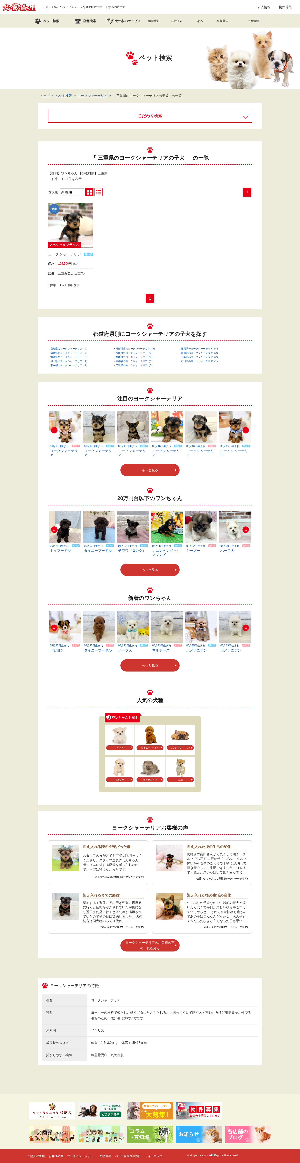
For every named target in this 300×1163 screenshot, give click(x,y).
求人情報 (264, 7)
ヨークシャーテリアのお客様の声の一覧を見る (150, 945)
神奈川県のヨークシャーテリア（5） (136, 348)
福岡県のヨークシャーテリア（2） (135, 352)
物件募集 (285, 7)
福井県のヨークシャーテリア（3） (69, 352)
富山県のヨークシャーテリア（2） (200, 352)
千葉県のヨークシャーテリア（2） (200, 357)
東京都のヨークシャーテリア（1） (69, 365)
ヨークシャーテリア (92, 95)
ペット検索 (64, 95)
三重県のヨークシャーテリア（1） (135, 365)
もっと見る (150, 470)
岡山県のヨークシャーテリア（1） (69, 361)
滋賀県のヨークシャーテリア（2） (69, 357)
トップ (45, 95)
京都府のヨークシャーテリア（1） (135, 361)
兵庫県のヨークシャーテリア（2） (135, 357)
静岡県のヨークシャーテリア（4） (200, 348)
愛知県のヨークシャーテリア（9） (69, 348)
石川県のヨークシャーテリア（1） (200, 361)
